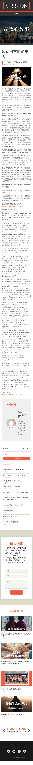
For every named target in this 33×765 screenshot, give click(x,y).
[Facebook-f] (8, 751)
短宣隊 (6, 64)
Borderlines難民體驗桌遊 (10, 522)
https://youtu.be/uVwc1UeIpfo (12, 206)
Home (11, 44)
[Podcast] (24, 751)
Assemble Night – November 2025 (14, 475)
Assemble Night (8, 510)
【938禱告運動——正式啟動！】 (12, 481)
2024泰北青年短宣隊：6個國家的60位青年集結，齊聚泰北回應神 (15, 498)
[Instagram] (19, 751)
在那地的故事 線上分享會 (10, 516)
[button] (16, 13)
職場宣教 (12, 64)
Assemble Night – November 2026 (14, 469)
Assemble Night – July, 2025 (12, 486)
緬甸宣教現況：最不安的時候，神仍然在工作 (15, 492)
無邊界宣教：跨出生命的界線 (11, 714)
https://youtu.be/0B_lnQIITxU (11, 394)
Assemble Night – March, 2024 (13, 505)
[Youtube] (13, 751)
